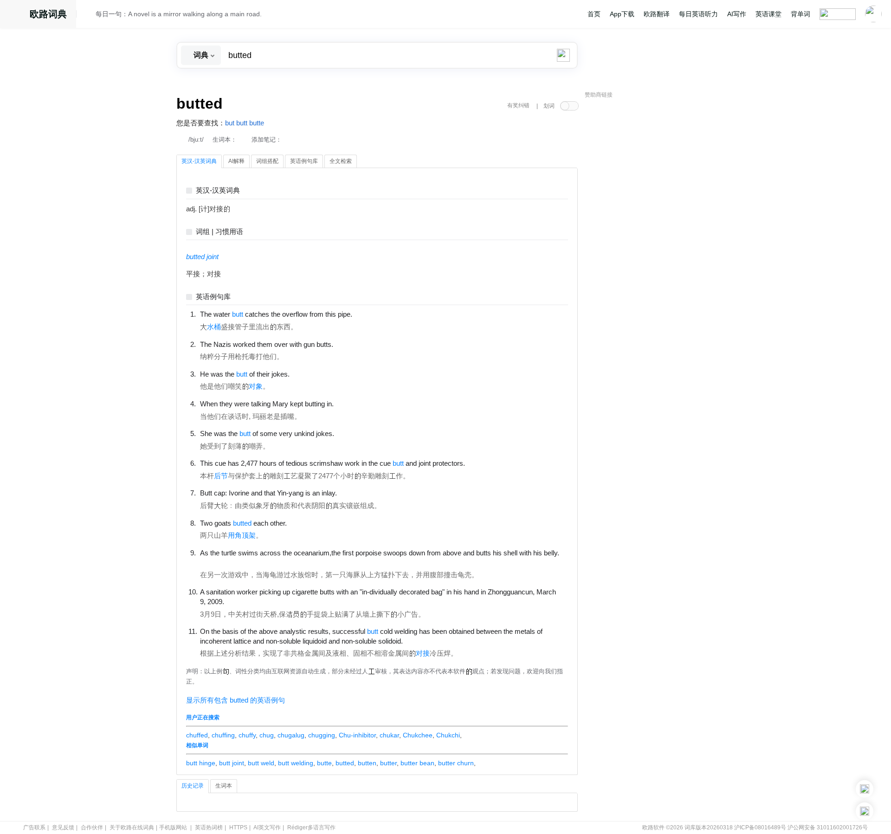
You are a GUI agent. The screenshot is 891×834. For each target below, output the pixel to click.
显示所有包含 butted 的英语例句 (235, 700)
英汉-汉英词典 (218, 190)
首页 (594, 14)
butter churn (456, 763)
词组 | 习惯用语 (219, 231)
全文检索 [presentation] (340, 161)
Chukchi (448, 735)
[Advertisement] (654, 243)
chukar (389, 735)
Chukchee (418, 735)
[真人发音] (368, 314)
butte (256, 123)
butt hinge (200, 763)
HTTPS (238, 827)
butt (241, 123)
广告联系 (34, 827)
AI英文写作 (267, 827)
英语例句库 (213, 296)
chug (266, 735)
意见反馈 (63, 827)
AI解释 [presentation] (236, 161)
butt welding (295, 763)
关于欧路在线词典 (132, 827)
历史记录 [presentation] (192, 785)
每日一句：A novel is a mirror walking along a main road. (179, 14)
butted (345, 763)
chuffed (197, 735)
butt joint (231, 763)
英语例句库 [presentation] (304, 161)
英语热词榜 (209, 827)
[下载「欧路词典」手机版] (864, 789)
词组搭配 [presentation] (267, 161)
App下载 (622, 14)
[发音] (88, 15)
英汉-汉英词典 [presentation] (199, 161)
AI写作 (736, 14)
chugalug (291, 735)
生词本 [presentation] (223, 785)
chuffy (247, 735)
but (229, 123)
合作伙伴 (92, 827)
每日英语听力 (698, 14)
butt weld (261, 763)
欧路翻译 (657, 14)
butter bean (417, 763)
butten (367, 763)
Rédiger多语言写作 (311, 827)
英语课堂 (768, 14)
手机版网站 (173, 827)
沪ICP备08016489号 (760, 827)
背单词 (800, 14)
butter (388, 763)
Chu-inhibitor (357, 735)
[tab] (199, 162)
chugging (321, 735)
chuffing (223, 735)
